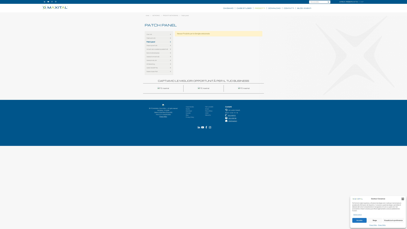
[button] (403, 199)
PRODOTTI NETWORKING (170, 15)
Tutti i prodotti (209, 107)
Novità (188, 109)
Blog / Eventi (304, 8)
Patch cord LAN (151, 38)
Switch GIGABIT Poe (152, 68)
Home (147, 15)
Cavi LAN (149, 34)
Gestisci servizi (357, 214)
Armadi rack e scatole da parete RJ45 (157, 49)
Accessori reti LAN (152, 60)
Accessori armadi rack (153, 56)
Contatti (289, 8)
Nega (375, 220)
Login (362, 2)
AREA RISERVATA (348, 2)
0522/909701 (232, 115)
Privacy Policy (373, 225)
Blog (187, 115)
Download (274, 8)
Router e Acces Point (152, 71)
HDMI (206, 113)
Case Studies (244, 8)
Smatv (207, 109)
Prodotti (260, 8)
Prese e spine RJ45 (152, 45)
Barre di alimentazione (153, 53)
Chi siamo (228, 8)
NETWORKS (156, 15)
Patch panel (151, 42)
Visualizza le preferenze (393, 220)
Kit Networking (151, 64)
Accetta (359, 220)
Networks (208, 115)
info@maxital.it (232, 121)
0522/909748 (232, 118)
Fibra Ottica (208, 111)
